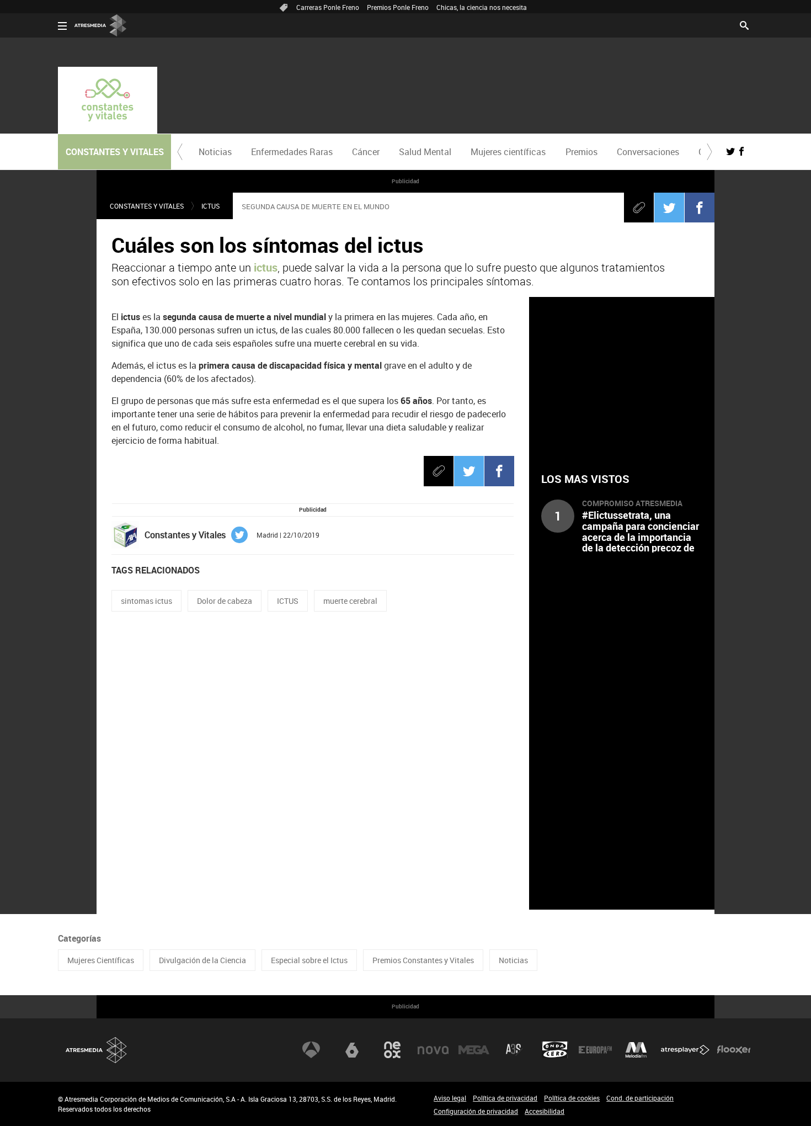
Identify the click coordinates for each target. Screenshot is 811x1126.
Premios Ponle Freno (398, 7)
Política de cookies (572, 1097)
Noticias (215, 152)
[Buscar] (744, 24)
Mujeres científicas (508, 152)
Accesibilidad (544, 1111)
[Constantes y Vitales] (107, 100)
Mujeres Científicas (100, 960)
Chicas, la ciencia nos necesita (481, 7)
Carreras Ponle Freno (327, 7)
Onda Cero (555, 1050)
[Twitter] (669, 207)
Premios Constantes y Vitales (423, 960)
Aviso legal (450, 1097)
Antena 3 (311, 1050)
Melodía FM (636, 1050)
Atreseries (514, 1050)
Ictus (210, 205)
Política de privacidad (505, 1097)
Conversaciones (648, 152)
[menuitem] (215, 151)
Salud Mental (425, 152)
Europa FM (595, 1050)
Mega (473, 1050)
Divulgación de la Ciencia (202, 960)
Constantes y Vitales (147, 205)
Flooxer (733, 1050)
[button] (180, 151)
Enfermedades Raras (292, 152)
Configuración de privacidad (476, 1111)
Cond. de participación (640, 1097)
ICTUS (287, 601)
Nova (433, 1050)
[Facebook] (699, 207)
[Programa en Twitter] (730, 151)
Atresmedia (96, 1050)
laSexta (352, 1050)
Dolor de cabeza (224, 601)
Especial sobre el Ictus (309, 960)
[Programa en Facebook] (741, 151)
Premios (581, 152)
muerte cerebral (350, 601)
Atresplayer (685, 1050)
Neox (392, 1050)
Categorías (79, 938)
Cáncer (366, 152)
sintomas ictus (146, 601)
